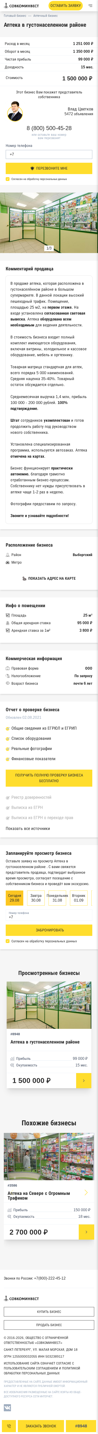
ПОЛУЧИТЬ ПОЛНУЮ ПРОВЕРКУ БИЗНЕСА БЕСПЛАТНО (49, 778)
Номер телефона (19, 146)
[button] (90, 223)
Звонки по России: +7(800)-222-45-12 (35, 1278)
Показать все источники (28, 828)
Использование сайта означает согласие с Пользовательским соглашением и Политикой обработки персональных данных (42, 1368)
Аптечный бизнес (45, 16)
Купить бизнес (49, 1312)
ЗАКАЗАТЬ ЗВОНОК (41, 1426)
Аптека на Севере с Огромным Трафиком (39, 1196)
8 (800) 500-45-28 (49, 128)
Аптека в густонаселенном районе (45, 1041)
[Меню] (90, 5)
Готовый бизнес (15, 16)
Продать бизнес (49, 1325)
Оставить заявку (65, 6)
